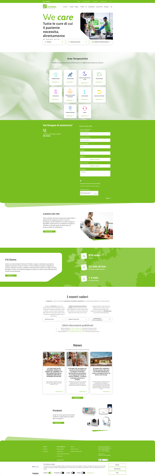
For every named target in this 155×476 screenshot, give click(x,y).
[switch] (62, 473)
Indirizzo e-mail (84, 143)
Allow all (117, 464)
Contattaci (47, 1)
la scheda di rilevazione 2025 (76, 328)
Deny (117, 472)
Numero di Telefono (85, 137)
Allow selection (117, 468)
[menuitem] (55, 82)
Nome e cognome (84, 131)
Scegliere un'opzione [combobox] (95, 159)
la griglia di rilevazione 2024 (76, 330)
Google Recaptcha (84, 189)
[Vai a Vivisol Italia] (49, 6)
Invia (107, 198)
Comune (82, 150)
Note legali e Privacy (104, 186)
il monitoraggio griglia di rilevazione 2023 (76, 331)
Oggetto (82, 156)
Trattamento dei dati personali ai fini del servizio (90, 183)
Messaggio (83, 169)
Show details (90, 472)
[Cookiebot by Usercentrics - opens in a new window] (35, 474)
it (110, 1)
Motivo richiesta (84, 163)
